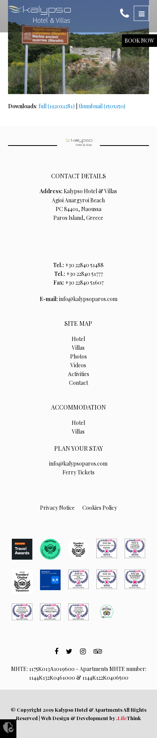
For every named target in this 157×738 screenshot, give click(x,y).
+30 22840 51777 (84, 273)
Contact (78, 382)
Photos (78, 356)
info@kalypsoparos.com (88, 299)
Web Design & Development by (91, 718)
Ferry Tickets (78, 472)
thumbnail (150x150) (101, 106)
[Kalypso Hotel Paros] (39, 14)
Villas (78, 347)
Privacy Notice (57, 507)
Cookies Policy (99, 507)
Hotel (78, 339)
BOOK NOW (139, 40)
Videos (78, 365)
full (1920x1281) (56, 106)
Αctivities (78, 374)
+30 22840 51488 (84, 265)
